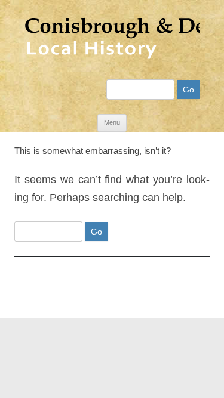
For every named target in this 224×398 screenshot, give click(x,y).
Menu (112, 122)
